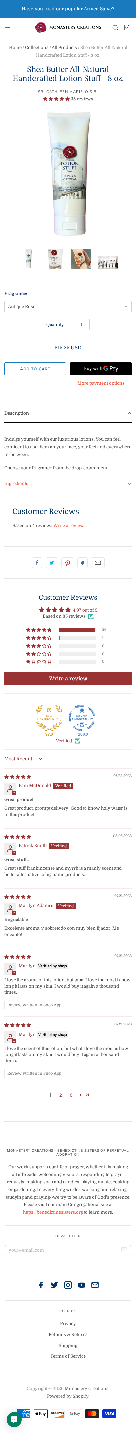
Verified (64, 740)
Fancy (82, 562)
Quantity (55, 324)
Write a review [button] (68, 679)
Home (15, 47)
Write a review (68, 525)
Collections (37, 47)
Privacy (68, 1323)
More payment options (101, 383)
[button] (57, 98)
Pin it (67, 562)
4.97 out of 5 (85, 610)
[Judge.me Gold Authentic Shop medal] (49, 718)
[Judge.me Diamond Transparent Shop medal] (82, 718)
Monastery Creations (87, 1388)
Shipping (68, 1345)
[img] (17, 776)
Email (98, 562)
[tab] (67, 414)
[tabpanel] (67, 449)
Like (37, 562)
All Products (64, 47)
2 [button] (60, 1095)
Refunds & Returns (68, 1334)
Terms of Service (68, 1356)
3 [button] (71, 1095)
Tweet (52, 562)
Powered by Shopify (67, 1396)
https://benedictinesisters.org (53, 1212)
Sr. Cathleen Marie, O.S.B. (68, 91)
